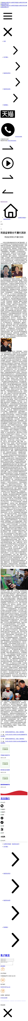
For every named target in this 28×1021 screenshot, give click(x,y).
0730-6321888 (18, 136)
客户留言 (5, 955)
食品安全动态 (4, 201)
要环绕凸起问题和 (5, 769)
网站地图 (3, 1002)
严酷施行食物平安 (5, 755)
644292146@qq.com (5, 987)
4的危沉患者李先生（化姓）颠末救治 (14, 732)
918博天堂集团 (22, 217)
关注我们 (5, 798)
